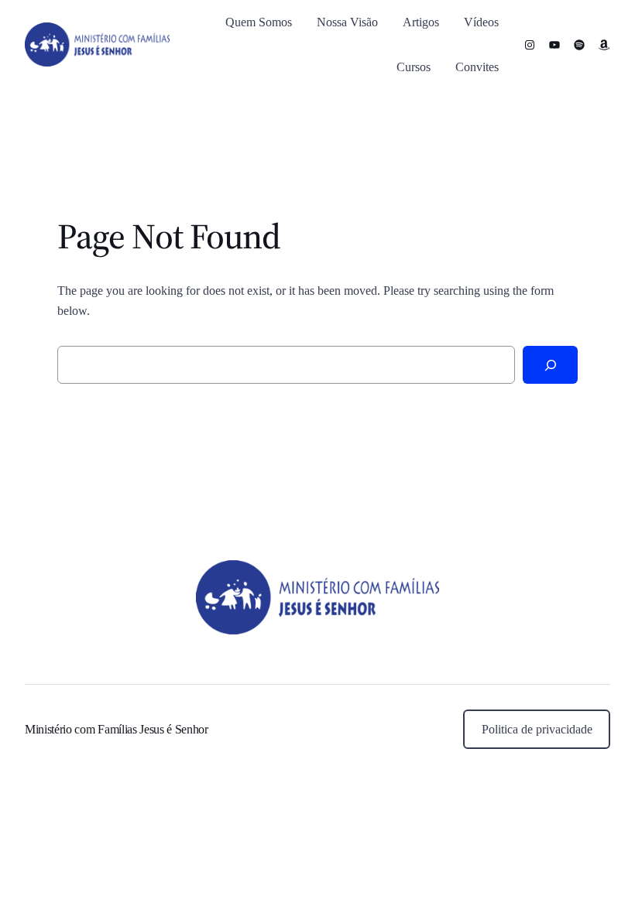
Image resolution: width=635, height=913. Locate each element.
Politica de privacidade (537, 729)
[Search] (550, 365)
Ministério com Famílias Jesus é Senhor (116, 729)
